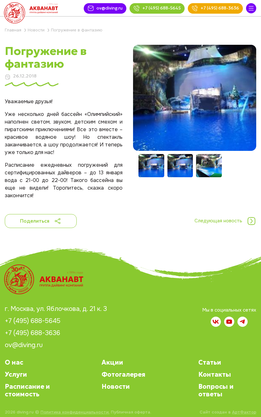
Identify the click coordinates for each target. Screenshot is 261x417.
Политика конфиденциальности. (74, 412)
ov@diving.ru (24, 345)
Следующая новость (218, 221)
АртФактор (244, 412)
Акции (112, 362)
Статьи (209, 362)
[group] (194, 98)
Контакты (214, 374)
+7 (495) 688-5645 (32, 321)
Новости (116, 386)
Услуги (16, 374)
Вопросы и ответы (216, 390)
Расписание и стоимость (27, 390)
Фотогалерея (123, 374)
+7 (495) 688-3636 (32, 333)
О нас (14, 362)
